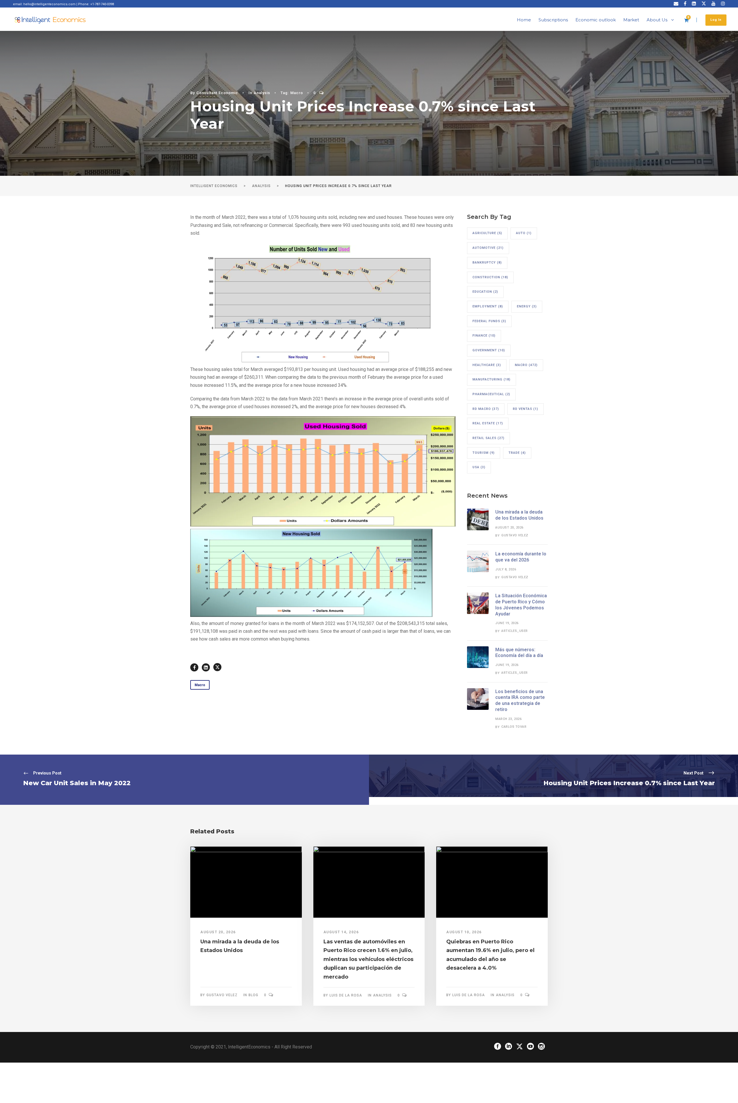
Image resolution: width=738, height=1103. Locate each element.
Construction (490, 277)
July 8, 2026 (505, 569)
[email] (676, 3)
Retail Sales (488, 438)
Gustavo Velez (514, 535)
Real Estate (487, 423)
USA (478, 467)
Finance (484, 335)
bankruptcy (487, 262)
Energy (527, 306)
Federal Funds (489, 321)
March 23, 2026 (508, 719)
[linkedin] (694, 3)
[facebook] (685, 3)
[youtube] (713, 3)
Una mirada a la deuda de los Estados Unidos (519, 515)
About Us (657, 20)
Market (631, 20)
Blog (253, 995)
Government (488, 350)
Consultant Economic (217, 93)
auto (524, 233)
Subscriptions (553, 20)
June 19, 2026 (507, 623)
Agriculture (487, 233)
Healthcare (486, 365)
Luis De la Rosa (346, 995)
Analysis (262, 93)
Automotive (488, 248)
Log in (716, 20)
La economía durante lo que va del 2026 (520, 557)
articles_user (514, 631)
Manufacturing (491, 379)
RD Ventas (525, 409)
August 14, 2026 (341, 932)
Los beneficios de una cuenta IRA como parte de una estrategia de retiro (520, 700)
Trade (517, 453)
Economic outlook (595, 20)
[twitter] (703, 3)
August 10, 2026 (464, 932)
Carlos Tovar (513, 727)
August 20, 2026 (509, 527)
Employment (487, 306)
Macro (296, 93)
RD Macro (485, 409)
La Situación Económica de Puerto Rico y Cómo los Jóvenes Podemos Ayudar (521, 604)
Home (524, 20)
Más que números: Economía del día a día (519, 652)
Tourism (483, 453)
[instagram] (723, 3)
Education (485, 292)
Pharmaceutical (491, 394)
